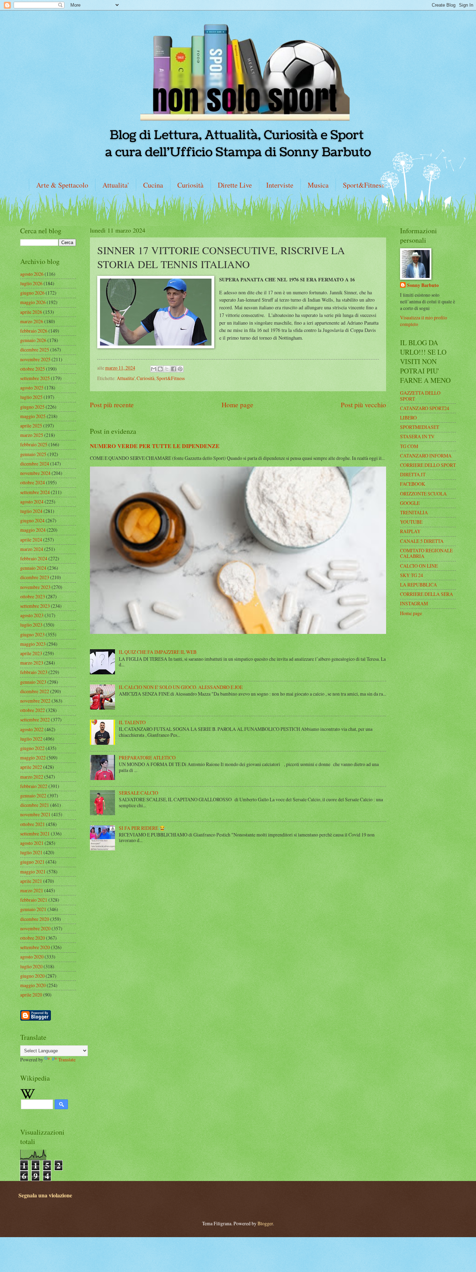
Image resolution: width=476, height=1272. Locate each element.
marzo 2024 (31, 549)
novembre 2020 (35, 928)
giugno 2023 (32, 634)
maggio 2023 (33, 644)
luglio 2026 (31, 283)
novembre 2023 (35, 587)
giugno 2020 (32, 975)
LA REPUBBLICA (418, 584)
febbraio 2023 (33, 672)
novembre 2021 (35, 814)
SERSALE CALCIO (138, 792)
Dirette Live (235, 185)
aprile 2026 (31, 312)
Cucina (153, 185)
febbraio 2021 (33, 899)
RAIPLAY (410, 531)
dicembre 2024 (34, 463)
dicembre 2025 (34, 349)
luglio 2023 (31, 624)
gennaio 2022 (33, 795)
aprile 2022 (31, 767)
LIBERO (408, 417)
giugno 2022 (32, 748)
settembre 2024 (35, 492)
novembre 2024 (35, 473)
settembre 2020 (35, 947)
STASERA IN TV (417, 436)
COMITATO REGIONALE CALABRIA (426, 553)
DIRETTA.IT (412, 474)
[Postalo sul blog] (160, 368)
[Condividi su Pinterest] (180, 368)
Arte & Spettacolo (62, 185)
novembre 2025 (35, 359)
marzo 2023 (31, 662)
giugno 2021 (32, 861)
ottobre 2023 (32, 596)
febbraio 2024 (33, 558)
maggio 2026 (33, 302)
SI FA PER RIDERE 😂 (142, 828)
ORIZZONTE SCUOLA (423, 493)
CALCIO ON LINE (419, 565)
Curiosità (190, 185)
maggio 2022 (33, 757)
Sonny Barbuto (423, 285)
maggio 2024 (33, 530)
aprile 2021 (31, 881)
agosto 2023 (32, 615)
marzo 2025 (31, 435)
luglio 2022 (31, 738)
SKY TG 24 (411, 575)
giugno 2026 (32, 292)
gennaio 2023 (33, 682)
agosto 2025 (32, 387)
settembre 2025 (35, 378)
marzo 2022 (31, 776)
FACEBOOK (412, 483)
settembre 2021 (35, 833)
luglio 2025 (31, 397)
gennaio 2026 (33, 340)
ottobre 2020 (32, 937)
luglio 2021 (31, 852)
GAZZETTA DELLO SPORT (420, 395)
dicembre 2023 (34, 577)
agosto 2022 (32, 729)
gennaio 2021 (33, 909)
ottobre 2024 (32, 482)
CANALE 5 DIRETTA (422, 541)
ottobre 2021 (32, 824)
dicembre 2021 (34, 805)
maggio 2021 (33, 871)
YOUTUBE (411, 521)
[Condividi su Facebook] (173, 368)
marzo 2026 (31, 321)
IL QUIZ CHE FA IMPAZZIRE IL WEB (158, 652)
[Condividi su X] (166, 368)
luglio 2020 (31, 966)
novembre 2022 (35, 700)
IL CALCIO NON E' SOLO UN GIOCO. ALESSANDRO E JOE (181, 687)
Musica (318, 185)
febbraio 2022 (33, 786)
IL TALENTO (132, 722)
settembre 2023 (35, 606)
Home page (237, 404)
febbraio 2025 (33, 444)
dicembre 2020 (34, 919)
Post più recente (112, 404)
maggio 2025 (33, 416)
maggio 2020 (33, 985)
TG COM (409, 446)
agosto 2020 (32, 956)
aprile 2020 (31, 994)
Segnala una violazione (45, 1195)
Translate (67, 1059)
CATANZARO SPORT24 (424, 408)
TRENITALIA (414, 512)
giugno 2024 (32, 520)
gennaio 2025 (33, 454)
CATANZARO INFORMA (426, 455)
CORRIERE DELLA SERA (426, 594)
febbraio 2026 (33, 330)
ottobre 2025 (32, 368)
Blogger (265, 1223)
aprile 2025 (31, 425)
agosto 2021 (32, 843)
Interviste (279, 185)
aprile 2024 (31, 539)
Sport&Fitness (363, 185)
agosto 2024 (32, 501)
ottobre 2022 (32, 710)
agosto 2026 (32, 274)
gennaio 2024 (33, 568)
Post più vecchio (363, 404)
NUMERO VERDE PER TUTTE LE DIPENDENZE (155, 446)
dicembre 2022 (34, 691)
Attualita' (115, 185)
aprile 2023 (31, 653)
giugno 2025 (32, 406)
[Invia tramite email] (153, 368)
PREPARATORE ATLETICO (147, 757)
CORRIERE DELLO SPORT (428, 465)
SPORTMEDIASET (419, 427)
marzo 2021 (31, 890)
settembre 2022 (35, 719)
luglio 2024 (31, 511)
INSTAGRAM (414, 603)
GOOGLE (410, 503)
